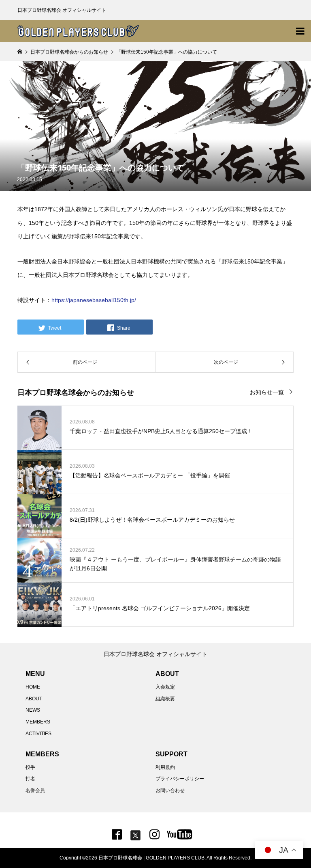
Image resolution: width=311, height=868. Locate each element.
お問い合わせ (170, 790)
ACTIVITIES (38, 733)
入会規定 (165, 687)
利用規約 (165, 767)
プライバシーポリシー (180, 779)
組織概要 (165, 699)
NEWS (33, 710)
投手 (30, 767)
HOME (33, 687)
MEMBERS (38, 722)
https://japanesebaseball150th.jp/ (93, 300)
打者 (30, 779)
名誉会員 (35, 790)
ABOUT (34, 699)
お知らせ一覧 (267, 392)
